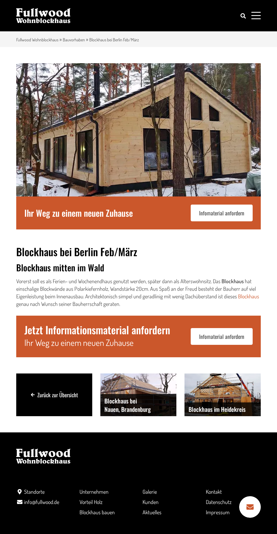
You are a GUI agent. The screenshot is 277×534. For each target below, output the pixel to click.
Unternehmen (94, 491)
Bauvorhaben (74, 39)
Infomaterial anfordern (221, 213)
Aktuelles (152, 512)
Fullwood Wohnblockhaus (37, 39)
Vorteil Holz (91, 501)
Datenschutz (219, 501)
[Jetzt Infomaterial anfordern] (250, 507)
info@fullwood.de (41, 501)
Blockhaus (248, 296)
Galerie (150, 491)
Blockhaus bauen (97, 512)
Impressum (218, 512)
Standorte (34, 491)
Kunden (151, 501)
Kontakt (214, 491)
